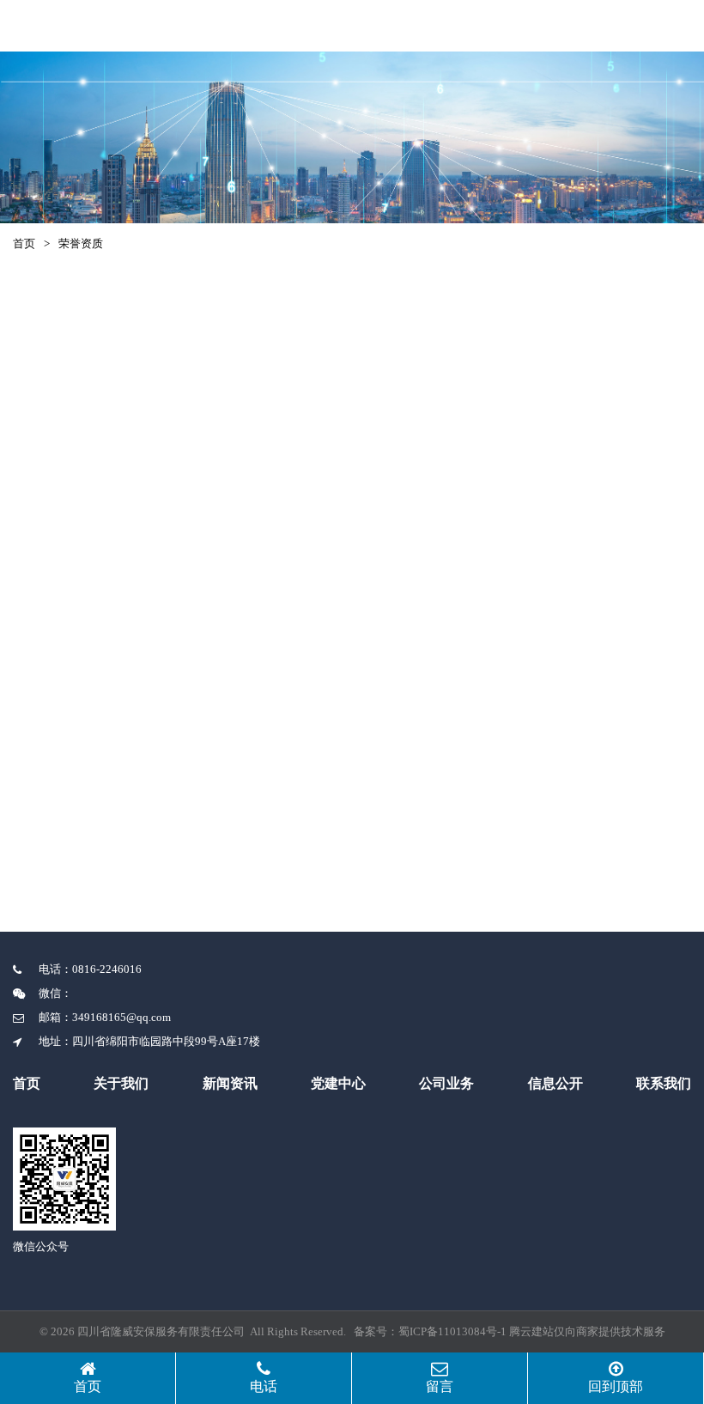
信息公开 (555, 1083)
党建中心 (338, 1083)
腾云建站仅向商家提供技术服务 (587, 1331)
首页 (24, 243)
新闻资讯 (230, 1083)
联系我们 (663, 1083)
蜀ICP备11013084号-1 (452, 1331)
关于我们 (121, 1083)
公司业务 (446, 1083)
